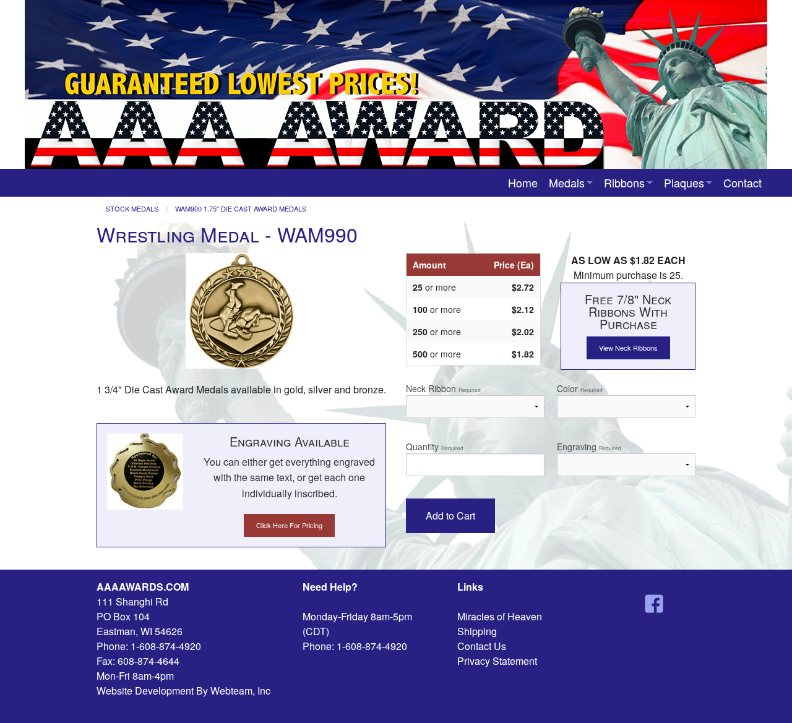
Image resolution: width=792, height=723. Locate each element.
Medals (567, 182)
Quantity (434, 446)
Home (523, 182)
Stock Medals (132, 208)
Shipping (477, 631)
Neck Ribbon (443, 388)
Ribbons (624, 182)
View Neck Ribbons (628, 348)
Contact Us (481, 646)
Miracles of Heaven (499, 616)
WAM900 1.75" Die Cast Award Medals (240, 208)
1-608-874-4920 (166, 646)
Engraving (589, 446)
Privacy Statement (497, 661)
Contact (742, 182)
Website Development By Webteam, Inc (183, 690)
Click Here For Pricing (289, 525)
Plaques (684, 182)
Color (580, 388)
